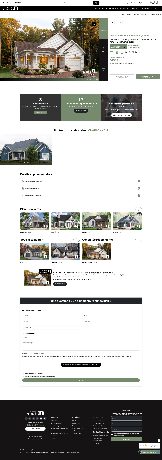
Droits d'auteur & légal (74, 452)
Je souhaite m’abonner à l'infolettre (34, 373)
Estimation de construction (35, 439)
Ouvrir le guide (81, 110)
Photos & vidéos (76, 433)
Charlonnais (89, 262)
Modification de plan (98, 421)
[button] (96, 50)
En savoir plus (60, 284)
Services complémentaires (100, 426)
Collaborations (76, 423)
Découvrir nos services (121, 115)
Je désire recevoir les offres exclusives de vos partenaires (40, 376)
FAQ (155, 8)
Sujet (25, 337)
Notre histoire (54, 421)
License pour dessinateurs (100, 428)
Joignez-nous (40, 112)
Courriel (26, 321)
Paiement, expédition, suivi (100, 435)
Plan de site (96, 443)
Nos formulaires (97, 441)
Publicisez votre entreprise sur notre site (30, 450)
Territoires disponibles (57, 426)
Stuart (55, 232)
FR (135, 3)
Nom (85, 315)
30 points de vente (56, 423)
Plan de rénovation (98, 423)
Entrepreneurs (145, 8)
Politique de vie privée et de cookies (59, 452)
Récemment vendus (77, 428)
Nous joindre (35, 429)
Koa (24, 262)
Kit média (53, 431)
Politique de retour (98, 438)
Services (134, 8)
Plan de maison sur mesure (35, 434)
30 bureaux (89, 279)
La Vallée (117, 232)
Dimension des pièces (32, 188)
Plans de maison (100, 8)
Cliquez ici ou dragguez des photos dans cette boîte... (81, 365)
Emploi (53, 436)
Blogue (53, 438)
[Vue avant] (26, 149)
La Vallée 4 (26, 232)
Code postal (27, 327)
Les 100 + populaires (78, 431)
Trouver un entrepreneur (35, 436)
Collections (112, 8)
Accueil (122, 14)
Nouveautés (75, 426)
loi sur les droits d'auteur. (102, 273)
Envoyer (81, 380)
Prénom (26, 315)
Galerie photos (124, 8)
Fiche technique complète (33, 181)
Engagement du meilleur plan (59, 428)
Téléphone (87, 321)
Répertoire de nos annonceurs (59, 433)
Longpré (56, 262)
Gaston (86, 232)
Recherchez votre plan (132, 14)
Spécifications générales (32, 195)
